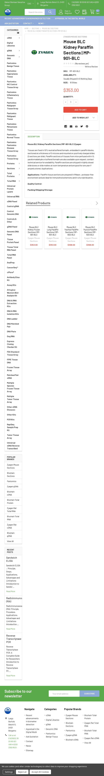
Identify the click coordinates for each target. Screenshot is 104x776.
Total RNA (11, 181)
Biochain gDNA (10, 534)
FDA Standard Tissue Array (13, 353)
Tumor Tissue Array (13, 436)
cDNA (9, 38)
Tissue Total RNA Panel (12, 248)
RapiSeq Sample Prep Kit (12, 427)
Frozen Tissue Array (13, 368)
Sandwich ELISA (11, 559)
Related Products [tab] (38, 203)
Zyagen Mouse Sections (13, 466)
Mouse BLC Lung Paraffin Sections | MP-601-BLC (53, 231)
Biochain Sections (11, 474)
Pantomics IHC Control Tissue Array (12, 84)
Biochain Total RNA (13, 518)
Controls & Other (11, 220)
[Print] (76, 126)
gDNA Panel (12, 227)
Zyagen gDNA (12, 486)
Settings (9, 772)
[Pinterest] (87, 126)
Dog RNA (11, 336)
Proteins (11, 163)
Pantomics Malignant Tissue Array (12, 106)
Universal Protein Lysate (11, 189)
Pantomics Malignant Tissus (11, 116)
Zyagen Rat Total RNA (11, 509)
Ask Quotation (12, 23)
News (41, 23)
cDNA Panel (12, 201)
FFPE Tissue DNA (12, 361)
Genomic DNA (11, 56)
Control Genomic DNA (13, 212)
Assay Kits (11, 285)
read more (10, 591)
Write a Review (91, 66)
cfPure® (10, 272)
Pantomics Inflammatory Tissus (13, 95)
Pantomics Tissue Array (12, 157)
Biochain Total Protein (13, 501)
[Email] (71, 126)
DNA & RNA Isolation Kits (13, 312)
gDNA (9, 50)
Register (68, 13)
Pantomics (11, 481)
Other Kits (11, 415)
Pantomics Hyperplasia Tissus (12, 74)
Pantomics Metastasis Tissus (12, 127)
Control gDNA (13, 206)
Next (96, 203)
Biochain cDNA (10, 493)
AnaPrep (11, 262)
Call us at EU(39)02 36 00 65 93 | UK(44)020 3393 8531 (13, 741)
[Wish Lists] (78, 12)
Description (34, 136)
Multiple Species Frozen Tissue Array (13, 387)
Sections (11, 168)
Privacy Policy (88, 762)
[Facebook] (65, 126)
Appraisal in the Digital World (70, 18)
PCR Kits (10, 419)
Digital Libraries (11, 44)
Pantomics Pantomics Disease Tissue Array (12, 146)
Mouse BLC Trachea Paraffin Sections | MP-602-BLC (71, 231)
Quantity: (68, 96)
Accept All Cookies (40, 772)
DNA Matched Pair (13, 325)
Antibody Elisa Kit (13, 278)
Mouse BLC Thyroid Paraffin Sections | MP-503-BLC (90, 231)
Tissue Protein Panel (13, 240)
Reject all (22, 772)
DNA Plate (11, 331)
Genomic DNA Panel (13, 233)
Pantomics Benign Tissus (13, 64)
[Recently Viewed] (86, 12)
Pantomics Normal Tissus (13, 136)
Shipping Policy (40, 762)
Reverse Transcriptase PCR (13, 638)
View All (10, 541)
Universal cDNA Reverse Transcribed (13, 446)
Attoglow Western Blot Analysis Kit (13, 293)
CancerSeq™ (12, 267)
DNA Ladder (12, 319)
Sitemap (29, 750)
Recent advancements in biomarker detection (27, 18)
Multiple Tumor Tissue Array (13, 399)
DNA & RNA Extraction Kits (12, 303)
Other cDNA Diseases (12, 408)
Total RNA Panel (11, 256)
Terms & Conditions (16, 762)
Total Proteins (11, 174)
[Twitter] (81, 126)
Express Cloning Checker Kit (12, 344)
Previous (91, 203)
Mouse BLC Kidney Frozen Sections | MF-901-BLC (34, 231)
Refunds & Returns (64, 762)
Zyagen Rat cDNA (11, 526)
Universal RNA (13, 196)
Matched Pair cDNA (13, 376)
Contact (27, 23)
